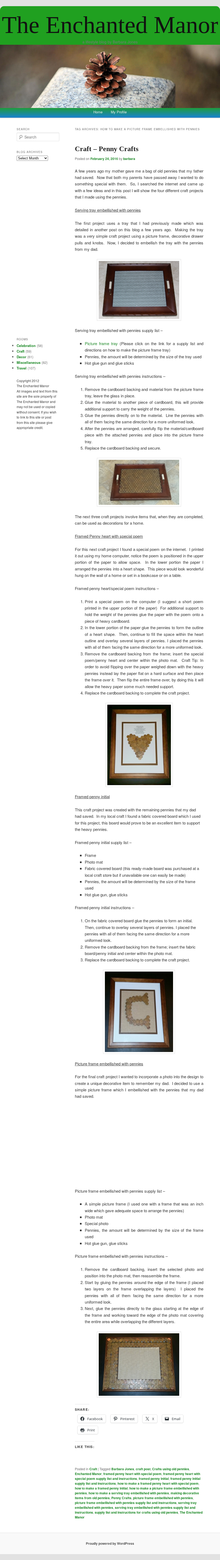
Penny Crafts (121, 1497)
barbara (129, 158)
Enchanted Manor (88, 1473)
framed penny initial (154, 1478)
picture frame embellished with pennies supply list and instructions (126, 1502)
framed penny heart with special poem (132, 1473)
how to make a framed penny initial (101, 1488)
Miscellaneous (29, 362)
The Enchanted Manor (110, 25)
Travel (22, 368)
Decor (21, 356)
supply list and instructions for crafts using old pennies (136, 1512)
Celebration (26, 345)
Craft (93, 1468)
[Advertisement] (139, 1143)
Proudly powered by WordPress (110, 1543)
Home (97, 111)
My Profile (119, 111)
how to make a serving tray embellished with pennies (129, 1493)
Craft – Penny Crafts (106, 149)
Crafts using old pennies (170, 1468)
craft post (143, 1468)
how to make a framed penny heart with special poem (158, 1483)
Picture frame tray (101, 343)
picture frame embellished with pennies (163, 1497)
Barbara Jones (122, 1468)
